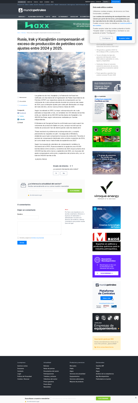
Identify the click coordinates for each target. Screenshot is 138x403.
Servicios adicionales (77, 379)
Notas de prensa (49, 368)
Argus (54, 16)
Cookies (20, 379)
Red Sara (41, 4)
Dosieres (46, 2)
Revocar (26, 379)
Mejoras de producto (76, 381)
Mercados (73, 366)
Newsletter (47, 387)
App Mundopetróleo (102, 376)
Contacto (98, 1)
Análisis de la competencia (105, 374)
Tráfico (36, 2)
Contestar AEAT (49, 4)
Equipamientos (75, 376)
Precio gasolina (49, 381)
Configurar (106, 38)
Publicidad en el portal (103, 379)
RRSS (52, 2)
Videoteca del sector (50, 379)
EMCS (27, 4)
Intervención (63, 4)
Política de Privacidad (24, 376)
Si (56, 173)
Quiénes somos (90, 1)
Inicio (18, 32)
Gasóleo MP (74, 16)
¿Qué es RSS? (112, 343)
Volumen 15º (20, 4)
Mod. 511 (88, 4)
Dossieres (20, 368)
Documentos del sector (51, 371)
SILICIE (36, 4)
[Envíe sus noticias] (106, 86)
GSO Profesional (80, 4)
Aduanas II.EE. (22, 2)
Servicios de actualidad (77, 374)
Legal (19, 374)
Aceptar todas (124, 38)
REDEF (41, 2)
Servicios (21, 16)
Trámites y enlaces (50, 376)
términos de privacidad (37, 238)
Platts (48, 16)
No (64, 173)
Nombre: (20, 214)
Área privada (115, 1)
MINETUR (29, 2)
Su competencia (85, 16)
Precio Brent (48, 384)
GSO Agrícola (71, 4)
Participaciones (49, 374)
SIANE (31, 4)
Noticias (23, 32)
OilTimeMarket (63, 16)
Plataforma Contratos (35, 16)
